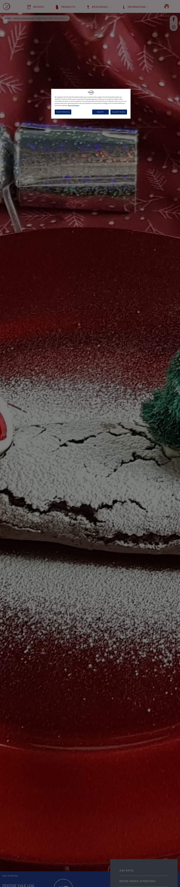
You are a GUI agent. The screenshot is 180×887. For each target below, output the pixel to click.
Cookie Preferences (63, 112)
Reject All (100, 112)
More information (73, 105)
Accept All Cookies (118, 112)
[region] (91, 104)
